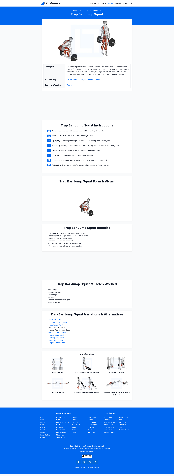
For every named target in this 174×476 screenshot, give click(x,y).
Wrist (74, 430)
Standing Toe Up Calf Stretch (87, 372)
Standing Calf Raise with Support (87, 392)
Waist (74, 427)
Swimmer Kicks (57, 392)
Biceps (42, 422)
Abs (41, 417)
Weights (122, 427)
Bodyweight (92, 425)
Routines (118, 3)
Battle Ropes (92, 422)
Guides (125, 3)
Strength (93, 3)
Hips (58, 420)
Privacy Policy (80, 467)
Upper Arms (76, 425)
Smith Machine (108, 432)
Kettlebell (106, 420)
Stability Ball (124, 417)
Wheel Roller (124, 430)
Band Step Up (57, 372)
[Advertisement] (7, 237)
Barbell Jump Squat (55, 325)
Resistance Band (93, 417)
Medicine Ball (108, 425)
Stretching (102, 3)
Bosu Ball (90, 427)
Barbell (90, 420)
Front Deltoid (45, 435)
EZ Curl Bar (107, 417)
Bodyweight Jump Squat (57, 322)
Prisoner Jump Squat (56, 335)
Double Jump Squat (55, 340)
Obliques (59, 427)
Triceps (75, 422)
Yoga (74, 432)
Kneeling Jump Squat (56, 338)
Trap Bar (70, 85)
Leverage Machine (110, 422)
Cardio (110, 3)
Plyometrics (88, 80)
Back (42, 420)
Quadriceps (98, 80)
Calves (69, 80)
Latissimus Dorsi (62, 422)
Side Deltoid (60, 437)
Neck (58, 425)
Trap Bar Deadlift (54, 320)
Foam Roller (107, 430)
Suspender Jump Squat (57, 332)
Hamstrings (60, 417)
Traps (74, 420)
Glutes (80, 80)
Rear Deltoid (61, 432)
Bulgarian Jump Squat (56, 343)
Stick (121, 420)
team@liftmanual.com (87, 451)
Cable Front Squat (116, 372)
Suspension (123, 422)
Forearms (43, 432)
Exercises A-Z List (92, 467)
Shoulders (60, 435)
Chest (42, 430)
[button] (131, 3)
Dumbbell (91, 432)
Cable (89, 430)
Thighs (74, 417)
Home (75, 10)
